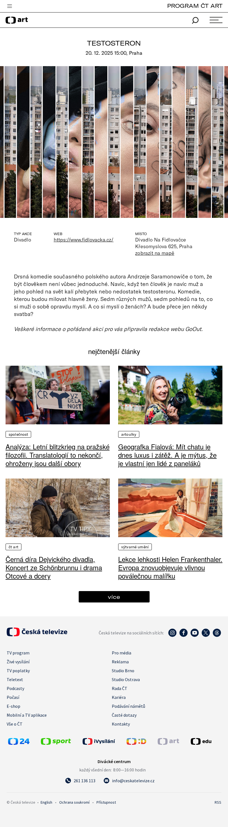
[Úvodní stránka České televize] (37, 634)
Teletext (15, 679)
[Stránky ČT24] (18, 743)
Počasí (13, 697)
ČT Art (13, 546)
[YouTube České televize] (194, 635)
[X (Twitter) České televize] (205, 635)
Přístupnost (106, 802)
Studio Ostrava (126, 679)
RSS (218, 802)
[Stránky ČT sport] (56, 743)
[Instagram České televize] (172, 635)
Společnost (18, 434)
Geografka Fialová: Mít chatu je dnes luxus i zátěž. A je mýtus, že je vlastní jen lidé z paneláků (167, 454)
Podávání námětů (128, 706)
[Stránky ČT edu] (205, 741)
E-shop (13, 706)
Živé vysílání (18, 661)
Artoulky (128, 434)
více (114, 596)
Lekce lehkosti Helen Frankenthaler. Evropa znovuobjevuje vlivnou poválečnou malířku (170, 567)
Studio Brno (123, 670)
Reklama (120, 661)
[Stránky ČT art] (168, 743)
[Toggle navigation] (9, 6)
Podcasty (15, 688)
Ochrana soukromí (74, 802)
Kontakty (121, 724)
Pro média (121, 653)
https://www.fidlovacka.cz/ (83, 239)
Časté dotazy (124, 715)
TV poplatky (18, 670)
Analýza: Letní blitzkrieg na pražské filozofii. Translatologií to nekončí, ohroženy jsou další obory (58, 454)
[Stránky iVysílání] (103, 741)
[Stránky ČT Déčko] (136, 743)
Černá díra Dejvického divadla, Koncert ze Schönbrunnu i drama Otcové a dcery (54, 567)
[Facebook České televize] (183, 635)
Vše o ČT (15, 724)
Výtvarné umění (135, 546)
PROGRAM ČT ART (194, 5)
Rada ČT (119, 688)
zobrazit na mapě (154, 253)
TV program (18, 653)
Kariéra (119, 697)
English (46, 802)
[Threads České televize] (216, 635)
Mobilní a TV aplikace (27, 715)
